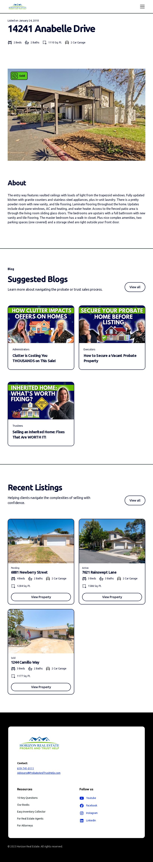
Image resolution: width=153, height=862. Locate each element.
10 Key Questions (27, 797)
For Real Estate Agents (30, 818)
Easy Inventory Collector (31, 811)
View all (134, 287)
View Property (41, 597)
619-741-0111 (25, 768)
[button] (141, 6)
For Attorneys (25, 825)
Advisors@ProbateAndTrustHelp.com (38, 772)
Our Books (23, 804)
